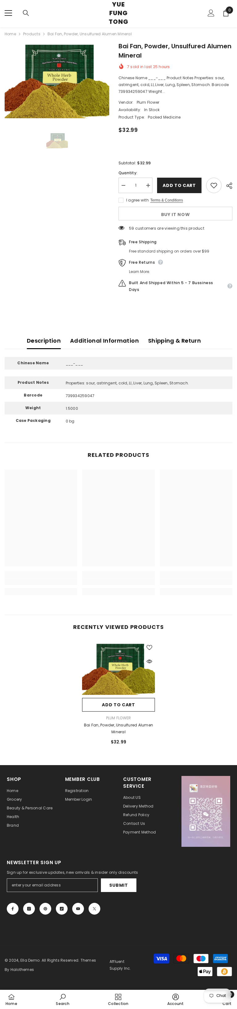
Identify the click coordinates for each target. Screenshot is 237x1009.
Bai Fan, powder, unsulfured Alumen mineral (118, 728)
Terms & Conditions (166, 200)
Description (44, 340)
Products (31, 34)
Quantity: (127, 172)
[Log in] (211, 13)
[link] (41, 581)
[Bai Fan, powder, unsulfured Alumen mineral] (118, 668)
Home (10, 34)
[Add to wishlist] (214, 185)
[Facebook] (13, 909)
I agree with (137, 200)
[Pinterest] (45, 909)
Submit (118, 885)
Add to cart (177, 185)
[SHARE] (227, 185)
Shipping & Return (174, 340)
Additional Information (104, 340)
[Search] (26, 13)
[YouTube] (78, 909)
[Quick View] (149, 661)
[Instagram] (29, 909)
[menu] (8, 13)
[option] (57, 79)
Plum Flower (148, 102)
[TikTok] (62, 909)
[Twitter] (94, 909)
